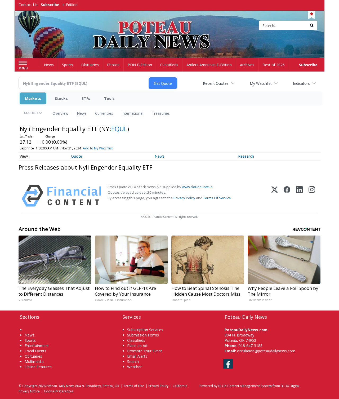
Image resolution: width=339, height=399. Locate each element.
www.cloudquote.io (197, 186)
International (132, 113)
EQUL (119, 128)
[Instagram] (311, 195)
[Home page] (169, 25)
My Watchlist (261, 83)
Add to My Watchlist (98, 148)
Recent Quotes (216, 83)
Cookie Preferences (59, 391)
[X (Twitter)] (274, 195)
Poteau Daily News (60, 386)
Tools (109, 98)
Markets (33, 98)
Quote (76, 156)
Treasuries (161, 113)
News (82, 113)
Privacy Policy (184, 198)
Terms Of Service (217, 198)
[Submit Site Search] (311, 25)
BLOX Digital (290, 386)
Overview (60, 113)
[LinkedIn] (299, 195)
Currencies (104, 113)
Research (246, 156)
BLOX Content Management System (245, 386)
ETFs (86, 98)
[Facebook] (287, 195)
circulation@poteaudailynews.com (266, 350)
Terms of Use (133, 386)
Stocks (61, 98)
